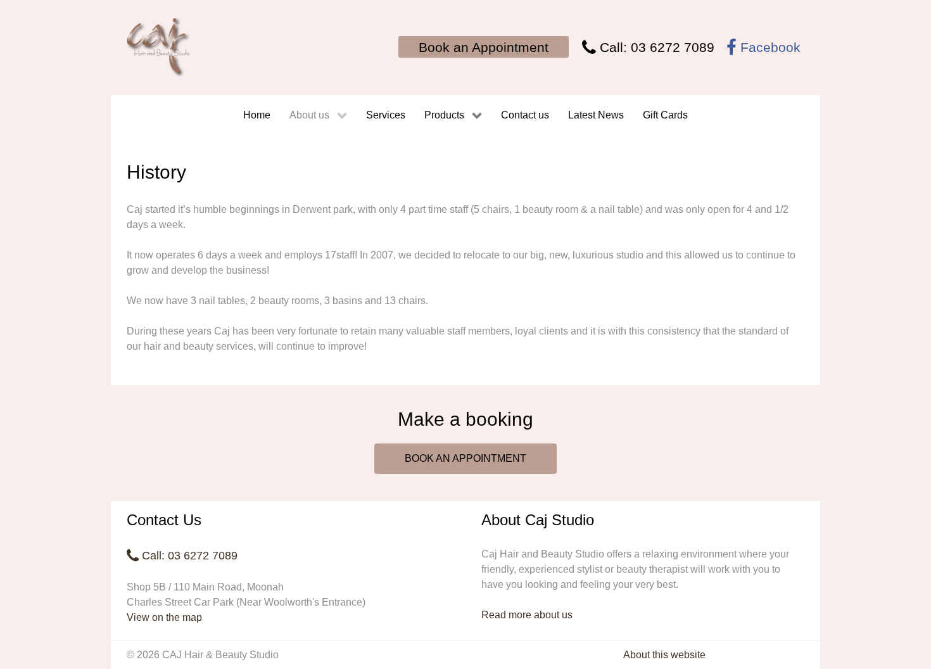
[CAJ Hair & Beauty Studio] (158, 47)
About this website (664, 654)
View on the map (164, 617)
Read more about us (527, 614)
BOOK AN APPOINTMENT (465, 458)
